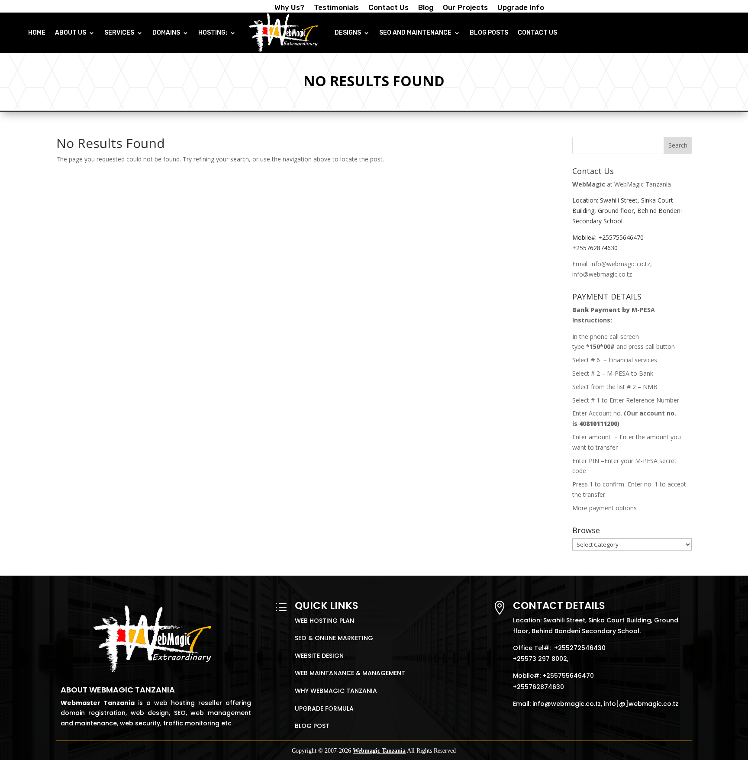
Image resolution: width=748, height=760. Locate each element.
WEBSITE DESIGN (319, 655)
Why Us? (289, 8)
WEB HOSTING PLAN (324, 620)
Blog (425, 8)
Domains (166, 32)
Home (36, 32)
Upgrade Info (520, 8)
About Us (70, 32)
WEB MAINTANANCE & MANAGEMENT (350, 673)
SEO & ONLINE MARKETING (334, 638)
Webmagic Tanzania (379, 750)
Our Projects (465, 8)
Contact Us (388, 8)
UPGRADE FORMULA (324, 708)
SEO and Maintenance (415, 32)
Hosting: (212, 32)
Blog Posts (489, 32)
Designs (348, 32)
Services (119, 32)
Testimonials (336, 8)
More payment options (604, 508)
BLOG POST (312, 725)
